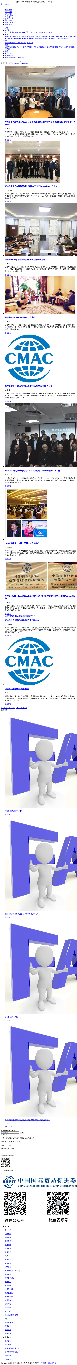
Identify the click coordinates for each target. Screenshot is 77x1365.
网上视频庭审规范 (11, 1315)
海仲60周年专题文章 (12, 1348)
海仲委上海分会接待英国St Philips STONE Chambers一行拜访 (31, 186)
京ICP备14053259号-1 (48, 1363)
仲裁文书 (8, 1282)
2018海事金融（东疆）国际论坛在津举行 (22, 543)
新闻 (6, 45)
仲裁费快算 (9, 18)
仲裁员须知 (9, 1300)
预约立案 (8, 20)
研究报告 (8, 1344)
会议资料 (8, 1341)
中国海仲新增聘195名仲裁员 (17, 689)
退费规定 (8, 1274)
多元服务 (8, 53)
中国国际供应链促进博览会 (14, 57)
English (6, 4)
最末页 (24, 708)
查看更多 (8, 140)
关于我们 (8, 30)
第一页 (3, 708)
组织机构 (8, 1248)
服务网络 (8, 1237)
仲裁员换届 (9, 1296)
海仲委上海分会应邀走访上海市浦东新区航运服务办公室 (28, 386)
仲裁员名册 (9, 1289)
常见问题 (8, 1285)
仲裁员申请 (9, 22)
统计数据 (8, 1234)
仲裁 (6, 34)
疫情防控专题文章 (11, 1352)
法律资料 (8, 1359)
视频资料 (8, 1356)
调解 (6, 41)
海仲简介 (8, 1252)
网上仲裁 (8, 1311)
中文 (2, 4)
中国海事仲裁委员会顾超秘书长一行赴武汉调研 (25, 259)
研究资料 (8, 1307)
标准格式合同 (9, 55)
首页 (6, 28)
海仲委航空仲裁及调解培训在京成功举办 (22, 620)
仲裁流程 (8, 14)
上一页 (8, 708)
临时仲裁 (8, 1304)
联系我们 (8, 24)
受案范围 (8, 1241)
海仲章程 (8, 1245)
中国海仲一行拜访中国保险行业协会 (20, 317)
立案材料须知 (9, 1278)
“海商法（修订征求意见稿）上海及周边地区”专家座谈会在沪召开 (32, 471)
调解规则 (8, 1330)
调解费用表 (9, 1322)
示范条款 (8, 12)
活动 (6, 51)
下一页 (20, 708)
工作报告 (8, 1230)
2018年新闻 (24, 63)
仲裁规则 (8, 10)
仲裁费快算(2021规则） (13, 1271)
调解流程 (8, 1333)
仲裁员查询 (9, 16)
